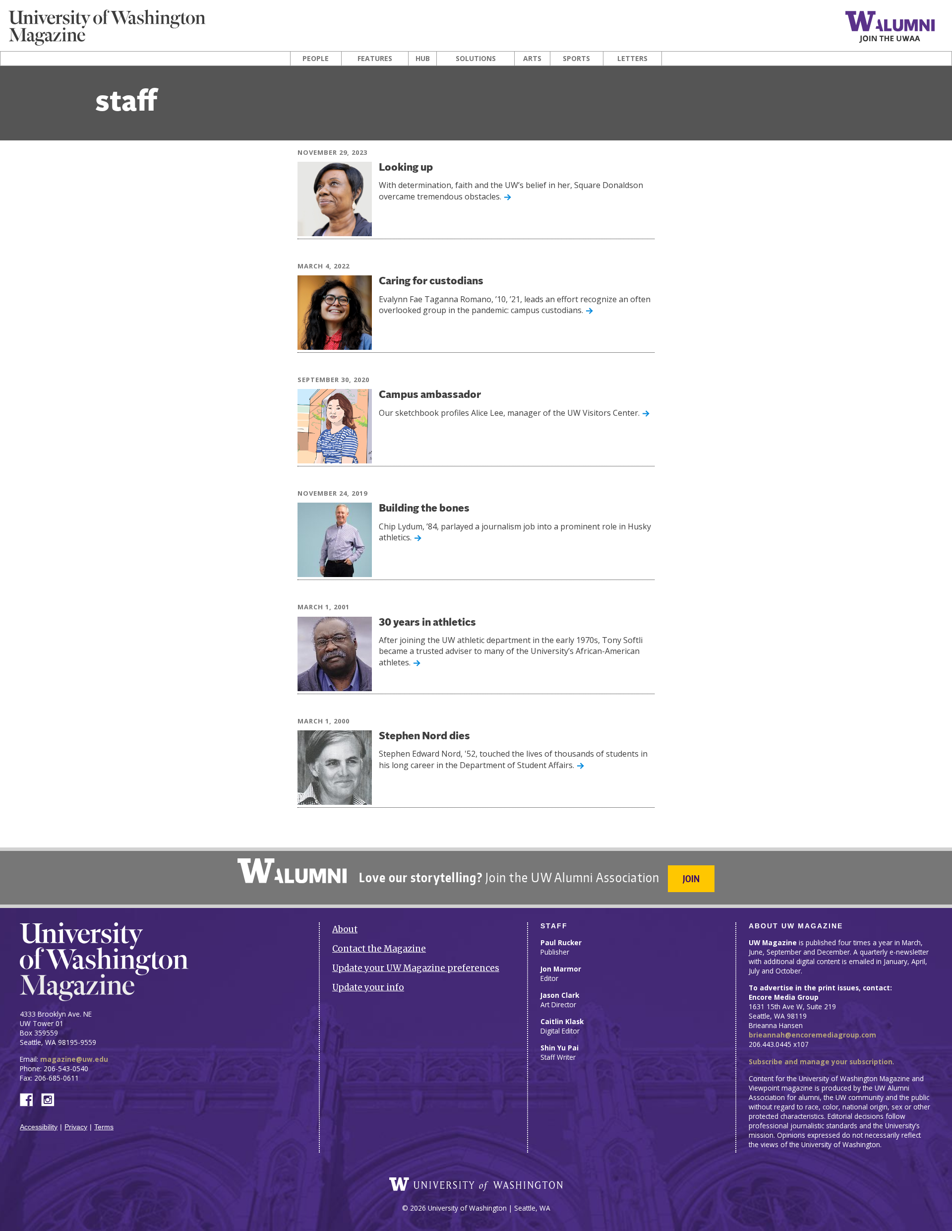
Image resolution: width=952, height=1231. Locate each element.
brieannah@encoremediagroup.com (812, 1034)
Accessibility (39, 1127)
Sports (576, 58)
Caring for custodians (431, 281)
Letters (632, 58)
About (344, 929)
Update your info (368, 987)
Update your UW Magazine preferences (415, 968)
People (315, 58)
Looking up (406, 168)
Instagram (51, 1099)
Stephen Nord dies (424, 736)
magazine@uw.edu (74, 1059)
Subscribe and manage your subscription (820, 1061)
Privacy (75, 1127)
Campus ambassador (430, 395)
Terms (104, 1127)
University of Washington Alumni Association (292, 870)
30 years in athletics (427, 623)
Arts (532, 58)
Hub (423, 58)
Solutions (476, 58)
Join (691, 878)
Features (374, 58)
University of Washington (476, 1184)
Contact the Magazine (379, 948)
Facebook (30, 1099)
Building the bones (424, 509)
